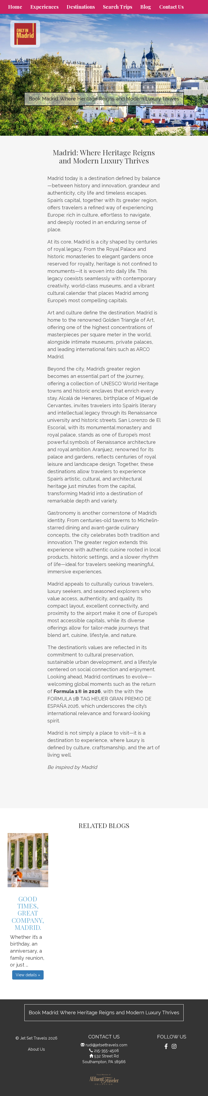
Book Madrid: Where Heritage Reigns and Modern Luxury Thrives (104, 99)
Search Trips (117, 7)
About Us (36, 1049)
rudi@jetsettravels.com (106, 1045)
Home (15, 7)
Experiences (44, 7)
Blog (145, 7)
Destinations (81, 7)
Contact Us (171, 7)
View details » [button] (28, 975)
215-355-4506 (106, 1050)
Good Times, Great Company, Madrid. (28, 913)
